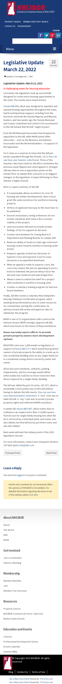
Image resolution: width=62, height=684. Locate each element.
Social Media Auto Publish (19, 679)
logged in (21, 475)
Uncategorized (21, 76)
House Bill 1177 (22, 348)
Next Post (51, 452)
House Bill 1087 (24, 408)
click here (33, 494)
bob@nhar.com (26, 445)
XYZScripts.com (46, 679)
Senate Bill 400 (10, 106)
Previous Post (13, 452)
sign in (56, 30)
